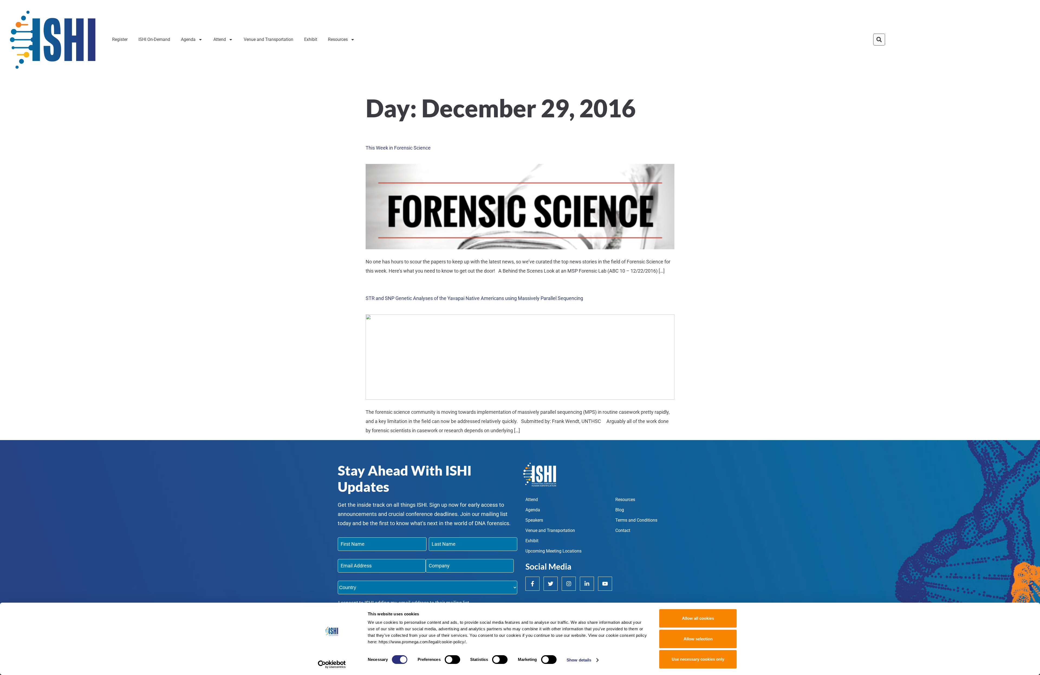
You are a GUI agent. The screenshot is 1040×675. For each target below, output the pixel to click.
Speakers (534, 520)
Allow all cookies (698, 618)
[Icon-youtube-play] (605, 584)
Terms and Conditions (636, 520)
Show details (579, 660)
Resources (338, 39)
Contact (622, 530)
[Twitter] (551, 584)
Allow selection (698, 639)
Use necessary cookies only (698, 659)
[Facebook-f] (532, 584)
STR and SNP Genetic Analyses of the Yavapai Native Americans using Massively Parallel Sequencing (474, 298)
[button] (879, 40)
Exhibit (310, 39)
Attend (219, 39)
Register (120, 39)
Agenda (188, 39)
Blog (619, 509)
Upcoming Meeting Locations (553, 551)
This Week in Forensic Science (398, 148)
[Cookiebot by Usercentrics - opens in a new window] (332, 664)
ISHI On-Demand (154, 39)
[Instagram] (569, 584)
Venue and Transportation (268, 39)
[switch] (452, 659)
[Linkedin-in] (587, 584)
